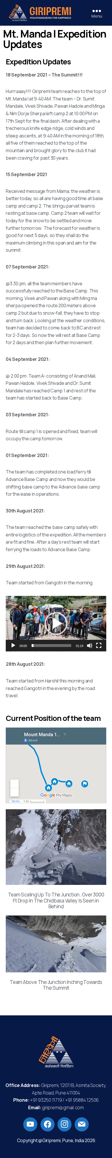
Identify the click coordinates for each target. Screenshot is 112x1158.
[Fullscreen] (99, 645)
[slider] (51, 645)
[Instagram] (64, 1123)
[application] (56, 624)
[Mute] (89, 645)
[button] (56, 623)
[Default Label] (30, 1123)
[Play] (13, 645)
